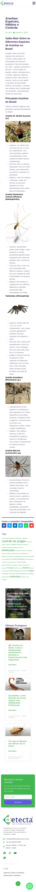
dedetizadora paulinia (7, 547)
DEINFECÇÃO (8, 559)
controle (24, 538)
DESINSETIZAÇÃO (21, 562)
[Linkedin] (4, 857)
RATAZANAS (5, 573)
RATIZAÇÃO (12, 573)
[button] (4, 525)
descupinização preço (11, 562)
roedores (31, 573)
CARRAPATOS (18, 538)
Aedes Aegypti (5, 538)
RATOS (17, 573)
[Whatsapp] (29, 886)
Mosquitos (17, 571)
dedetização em (24, 553)
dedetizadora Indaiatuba (22, 544)
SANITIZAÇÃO (5, 576)
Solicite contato (16, 614)
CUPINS (13, 544)
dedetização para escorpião (21, 556)
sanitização (15, 576)
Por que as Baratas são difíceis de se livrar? (17, 743)
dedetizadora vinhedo (17, 547)
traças (27, 576)
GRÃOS (16, 568)
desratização (14, 565)
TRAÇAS (23, 576)
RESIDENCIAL (24, 573)
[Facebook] (4, 853)
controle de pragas (14, 541)
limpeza (26, 568)
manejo (10, 571)
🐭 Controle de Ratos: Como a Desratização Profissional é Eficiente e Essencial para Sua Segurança (17, 652)
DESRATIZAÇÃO (6, 565)
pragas (31, 571)
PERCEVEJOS (24, 571)
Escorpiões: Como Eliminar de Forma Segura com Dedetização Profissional (17, 700)
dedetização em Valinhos (8, 556)
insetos (20, 568)
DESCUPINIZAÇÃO (18, 559)
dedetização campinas (20, 550)
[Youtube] (15, 853)
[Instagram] (9, 853)
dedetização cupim (15, 553)
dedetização (8, 550)
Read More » (12, 665)
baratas (11, 538)
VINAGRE (4, 579)
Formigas (10, 568)
